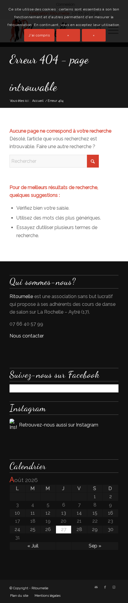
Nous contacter (27, 336)
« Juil (32, 546)
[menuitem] (19, 595)
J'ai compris (39, 35)
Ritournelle (21, 296)
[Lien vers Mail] (96, 587)
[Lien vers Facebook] (105, 587)
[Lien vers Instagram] (114, 587)
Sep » (95, 546)
